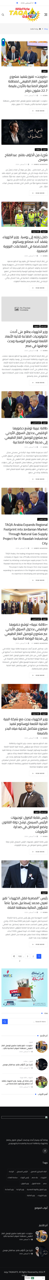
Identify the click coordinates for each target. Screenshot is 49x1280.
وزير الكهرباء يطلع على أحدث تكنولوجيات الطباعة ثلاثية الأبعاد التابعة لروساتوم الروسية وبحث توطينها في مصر (26, 339)
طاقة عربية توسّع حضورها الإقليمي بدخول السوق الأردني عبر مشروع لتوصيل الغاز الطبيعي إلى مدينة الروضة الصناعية (26, 435)
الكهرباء (30, 1077)
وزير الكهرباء (42, 1195)
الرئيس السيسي (22, 1171)
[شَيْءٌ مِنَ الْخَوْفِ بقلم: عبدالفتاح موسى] (42, 1064)
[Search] (3, 14)
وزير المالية (31, 1195)
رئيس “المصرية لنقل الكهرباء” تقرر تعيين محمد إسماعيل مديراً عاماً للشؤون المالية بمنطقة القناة (25, 902)
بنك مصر (35, 1177)
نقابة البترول (36, 1183)
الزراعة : (11, 1171)
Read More (40, 110)
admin (45, 95)
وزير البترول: (25, 1183)
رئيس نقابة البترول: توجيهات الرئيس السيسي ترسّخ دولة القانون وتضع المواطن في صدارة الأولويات (25, 824)
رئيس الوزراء (24, 1177)
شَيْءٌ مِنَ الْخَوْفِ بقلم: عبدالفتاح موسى (26, 157)
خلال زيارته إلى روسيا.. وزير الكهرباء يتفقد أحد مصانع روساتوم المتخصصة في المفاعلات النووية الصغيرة (25, 244)
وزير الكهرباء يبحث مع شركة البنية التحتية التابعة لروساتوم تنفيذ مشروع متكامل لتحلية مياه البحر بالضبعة (25, 726)
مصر (45, 1183)
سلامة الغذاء (12, 1177)
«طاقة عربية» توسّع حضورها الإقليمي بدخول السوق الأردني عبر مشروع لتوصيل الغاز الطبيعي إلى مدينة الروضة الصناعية (26, 631)
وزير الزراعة (20, 1189)
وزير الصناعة (9, 1189)
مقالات (25, 1061)
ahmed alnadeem (41, 164)
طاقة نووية (23, 1077)
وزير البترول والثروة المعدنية (37, 1189)
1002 (20, 956)
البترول (31, 1042)
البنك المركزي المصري (39, 1171)
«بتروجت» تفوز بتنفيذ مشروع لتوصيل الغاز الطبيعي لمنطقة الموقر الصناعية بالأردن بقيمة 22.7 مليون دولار (28, 83)
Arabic (28, 1278)
